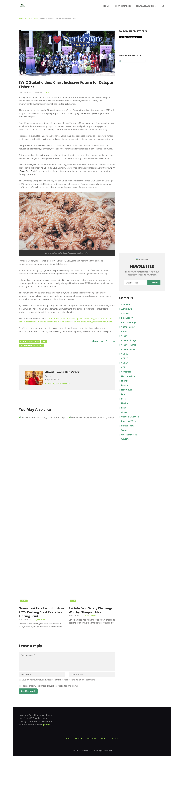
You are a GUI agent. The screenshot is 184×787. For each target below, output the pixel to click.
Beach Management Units (29, 342)
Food (36, 18)
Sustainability (127, 425)
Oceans (24, 601)
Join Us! (46, 724)
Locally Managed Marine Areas (31, 345)
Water (124, 430)
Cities (124, 331)
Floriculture (126, 389)
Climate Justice (128, 349)
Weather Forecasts (130, 434)
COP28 (124, 362)
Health (124, 403)
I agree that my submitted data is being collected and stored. (50, 685)
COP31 (124, 367)
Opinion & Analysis (130, 416)
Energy (124, 380)
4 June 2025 (38, 92)
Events (124, 385)
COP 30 (124, 353)
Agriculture (126, 308)
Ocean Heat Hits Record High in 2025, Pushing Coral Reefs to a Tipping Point (41, 612)
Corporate (126, 371)
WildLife (125, 439)
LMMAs (44, 342)
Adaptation (126, 304)
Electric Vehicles (129, 376)
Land (123, 407)
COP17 (124, 358)
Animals (125, 313)
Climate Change (128, 340)
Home (21, 18)
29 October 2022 (90, 616)
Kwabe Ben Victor (25, 92)
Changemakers (128, 326)
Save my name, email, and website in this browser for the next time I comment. (58, 679)
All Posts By (57, 383)
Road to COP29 (128, 421)
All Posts (28, 18)
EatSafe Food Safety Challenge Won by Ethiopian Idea (91, 610)
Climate (125, 335)
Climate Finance (128, 344)
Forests (125, 398)
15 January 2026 (40, 620)
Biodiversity (127, 317)
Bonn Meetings (128, 322)
